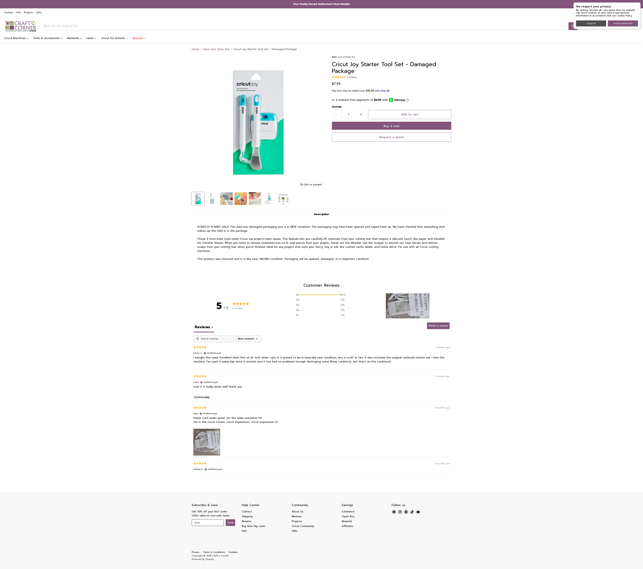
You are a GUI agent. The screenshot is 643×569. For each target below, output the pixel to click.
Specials (138, 38)
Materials (73, 38)
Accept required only (623, 23)
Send (230, 522)
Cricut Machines (15, 38)
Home (195, 49)
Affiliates (347, 526)
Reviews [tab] (204, 327)
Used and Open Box (216, 49)
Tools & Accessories (47, 38)
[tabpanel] (321, 406)
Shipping (247, 516)
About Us (297, 511)
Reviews (297, 516)
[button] (407, 305)
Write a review (438, 326)
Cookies (233, 552)
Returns (246, 521)
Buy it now (392, 126)
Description (321, 214)
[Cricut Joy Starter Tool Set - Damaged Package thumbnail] (198, 198)
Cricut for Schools (113, 38)
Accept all (591, 23)
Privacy (195, 552)
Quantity (337, 106)
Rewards (347, 521)
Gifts (39, 12)
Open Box (348, 516)
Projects (28, 12)
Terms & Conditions (214, 552)
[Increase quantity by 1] (361, 114)
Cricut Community (303, 526)
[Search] (573, 26)
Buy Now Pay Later (253, 526)
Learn (90, 38)
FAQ (18, 12)
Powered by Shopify (203, 559)
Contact (8, 12)
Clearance (348, 511)
